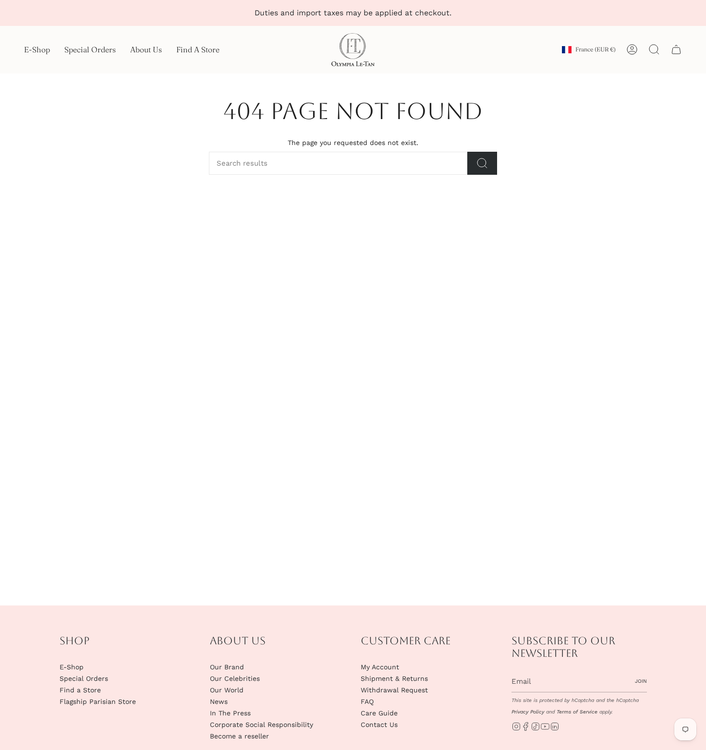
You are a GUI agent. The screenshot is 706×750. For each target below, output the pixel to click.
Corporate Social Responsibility (261, 724)
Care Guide (379, 713)
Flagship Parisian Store (98, 701)
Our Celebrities (235, 678)
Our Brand (227, 667)
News (219, 701)
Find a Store (80, 690)
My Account (380, 667)
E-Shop (72, 667)
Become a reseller (239, 736)
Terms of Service (577, 712)
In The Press (230, 713)
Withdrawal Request (394, 690)
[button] (37, 49)
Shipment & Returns (394, 678)
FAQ (367, 701)
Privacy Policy (527, 712)
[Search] (482, 163)
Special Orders (84, 678)
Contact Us (379, 724)
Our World (226, 690)
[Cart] (676, 49)
